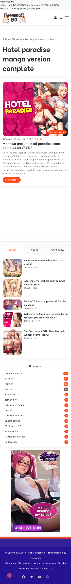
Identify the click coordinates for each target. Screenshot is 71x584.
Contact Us (46, 568)
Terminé (9, 384)
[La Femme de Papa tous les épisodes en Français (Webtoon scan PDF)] (12, 319)
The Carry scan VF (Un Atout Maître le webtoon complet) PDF (44, 332)
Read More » (11, 179)
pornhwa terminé (14, 415)
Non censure (49, 563)
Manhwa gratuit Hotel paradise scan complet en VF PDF (31, 145)
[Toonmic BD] (14, 18)
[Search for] (61, 19)
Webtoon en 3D (13, 426)
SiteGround (35, 558)
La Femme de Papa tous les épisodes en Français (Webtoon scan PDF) (46, 315)
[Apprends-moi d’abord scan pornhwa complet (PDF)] (12, 288)
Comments (57, 249)
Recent (34, 249)
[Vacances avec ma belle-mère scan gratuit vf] (12, 268)
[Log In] (55, 19)
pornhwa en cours (14, 405)
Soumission (11, 442)
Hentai (8, 410)
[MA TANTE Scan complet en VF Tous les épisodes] (12, 304)
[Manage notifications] (9, 575)
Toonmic (9, 139)
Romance (10, 394)
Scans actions (12, 431)
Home (8, 39)
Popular (11, 249)
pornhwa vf (11, 399)
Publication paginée (15, 436)
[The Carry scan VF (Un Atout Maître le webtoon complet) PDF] (12, 342)
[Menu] (67, 19)
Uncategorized (12, 420)
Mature (8, 389)
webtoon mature (13, 373)
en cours (9, 378)
